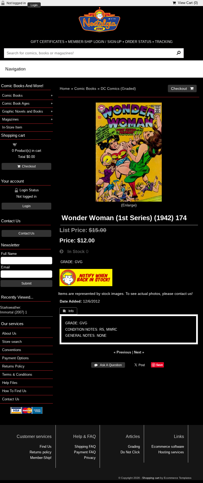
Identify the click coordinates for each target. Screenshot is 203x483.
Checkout (28, 166)
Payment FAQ (85, 452)
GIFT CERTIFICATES (47, 42)
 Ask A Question (108, 365)
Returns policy (41, 452)
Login (34, 5)
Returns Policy (13, 366)
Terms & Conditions (17, 374)
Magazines (10, 119)
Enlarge (128, 205)
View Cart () (187, 3)
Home (65, 88)
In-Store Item (12, 127)
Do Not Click (130, 452)
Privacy (90, 458)
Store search (12, 342)
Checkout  (182, 88)
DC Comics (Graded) (118, 88)
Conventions (11, 350)
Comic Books (85, 88)
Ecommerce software (167, 447)
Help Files (9, 383)
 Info (68, 311)
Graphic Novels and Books (22, 111)
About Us (9, 333)
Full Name (9, 254)
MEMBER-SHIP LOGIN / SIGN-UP (95, 42)
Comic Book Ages (16, 103)
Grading (134, 447)
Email (5, 267)
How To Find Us (14, 391)
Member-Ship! (41, 458)
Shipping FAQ (85, 447)
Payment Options (15, 358)
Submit (26, 283)
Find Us (46, 447)
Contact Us (26, 233)
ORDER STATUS (138, 42)
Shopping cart (29, 144)
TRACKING (164, 42)
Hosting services (171, 452)
